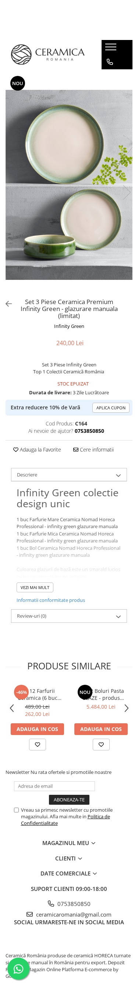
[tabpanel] (69, 185)
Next (126, 192)
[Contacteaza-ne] (110, 62)
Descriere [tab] (27, 474)
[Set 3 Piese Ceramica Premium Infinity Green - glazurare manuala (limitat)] (69, 185)
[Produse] (111, 49)
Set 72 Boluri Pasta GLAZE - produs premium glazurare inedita (101, 694)
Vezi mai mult (35, 587)
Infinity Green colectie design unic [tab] (67, 498)
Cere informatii (96, 449)
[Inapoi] (5, 304)
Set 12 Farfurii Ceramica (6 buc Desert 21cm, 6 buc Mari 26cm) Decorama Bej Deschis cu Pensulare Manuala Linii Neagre (37, 694)
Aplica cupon (110, 407)
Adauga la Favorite (39, 449)
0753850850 (73, 903)
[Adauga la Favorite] (37, 744)
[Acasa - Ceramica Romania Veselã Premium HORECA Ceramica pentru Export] (48, 54)
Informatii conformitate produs (51, 600)
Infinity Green (69, 326)
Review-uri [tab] (31, 616)
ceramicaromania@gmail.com (73, 914)
